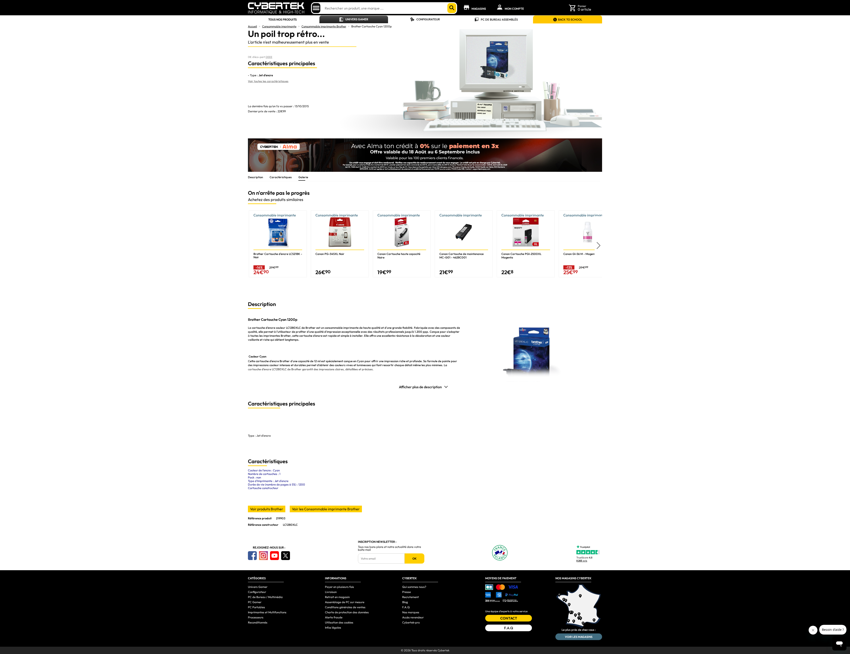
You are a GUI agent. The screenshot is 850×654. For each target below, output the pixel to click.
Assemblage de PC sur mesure (344, 602)
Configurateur (428, 19)
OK (414, 558)
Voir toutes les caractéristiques (268, 81)
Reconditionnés (257, 622)
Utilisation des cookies (339, 622)
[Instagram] (263, 555)
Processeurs (255, 617)
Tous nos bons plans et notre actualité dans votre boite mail (389, 548)
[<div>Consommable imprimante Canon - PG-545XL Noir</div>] (340, 244)
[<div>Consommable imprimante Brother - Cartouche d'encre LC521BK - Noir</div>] (278, 244)
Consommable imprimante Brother (323, 26)
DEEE (269, 57)
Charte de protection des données (347, 612)
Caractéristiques (281, 177)
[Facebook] (252, 555)
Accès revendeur (413, 617)
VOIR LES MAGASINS (578, 637)
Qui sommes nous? (414, 587)
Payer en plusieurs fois (339, 587)
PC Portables (256, 607)
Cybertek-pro (411, 622)
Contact (508, 618)
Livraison (331, 592)
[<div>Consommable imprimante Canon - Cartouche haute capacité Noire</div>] (402, 244)
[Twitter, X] (285, 555)
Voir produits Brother (266, 509)
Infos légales (333, 627)
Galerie (303, 177)
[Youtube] (274, 555)
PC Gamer (254, 602)
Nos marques (410, 612)
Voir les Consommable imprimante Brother (326, 509)
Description (255, 177)
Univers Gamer (356, 19)
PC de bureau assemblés (499, 19)
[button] (599, 245)
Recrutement (410, 597)
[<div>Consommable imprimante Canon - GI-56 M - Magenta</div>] (587, 244)
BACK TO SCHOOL (570, 19)
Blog (405, 602)
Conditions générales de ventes (345, 607)
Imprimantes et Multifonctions (267, 612)
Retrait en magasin (337, 597)
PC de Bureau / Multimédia (265, 597)
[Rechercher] (451, 8)
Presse (406, 592)
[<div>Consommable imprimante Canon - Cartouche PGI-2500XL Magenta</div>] (525, 244)
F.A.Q (406, 607)
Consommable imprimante (279, 26)
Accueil (252, 26)
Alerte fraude (333, 617)
